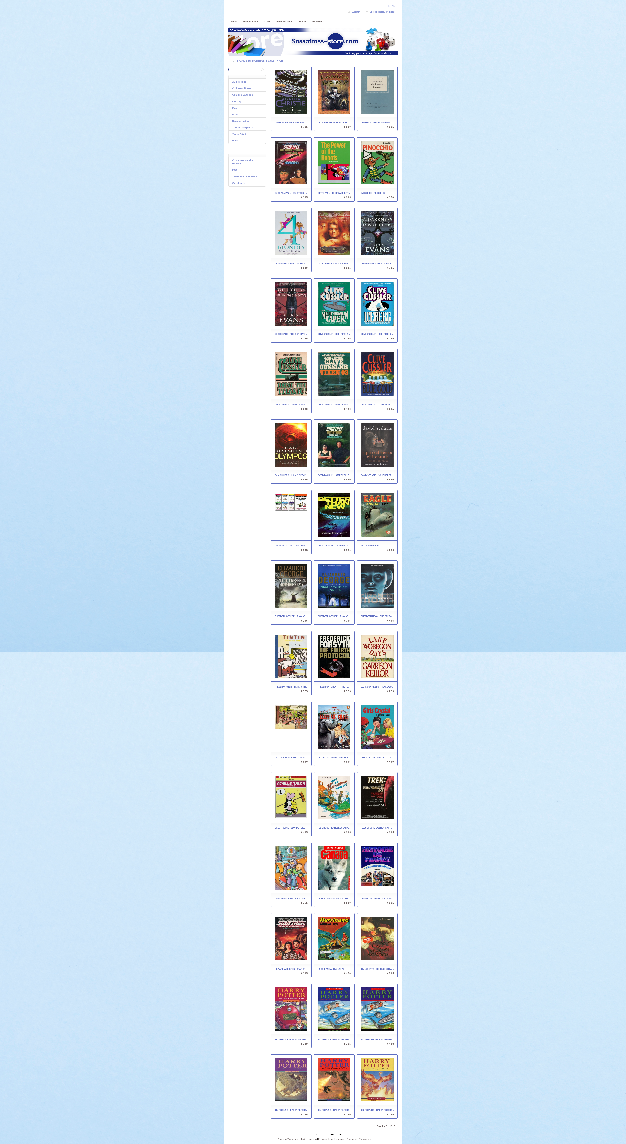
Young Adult (239, 134)
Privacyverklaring (326, 1139)
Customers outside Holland (242, 162)
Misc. (235, 108)
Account (356, 12)
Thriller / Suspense (242, 127)
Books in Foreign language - (271, 9)
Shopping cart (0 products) (382, 12)
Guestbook (318, 21)
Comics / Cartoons (242, 95)
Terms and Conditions (244, 176)
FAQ (234, 170)
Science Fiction (241, 121)
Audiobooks (239, 81)
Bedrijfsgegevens (309, 1139)
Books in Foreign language (260, 61)
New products (251, 21)
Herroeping (340, 1139)
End (395, 1126)
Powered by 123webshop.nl (359, 1139)
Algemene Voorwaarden (288, 1139)
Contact (302, 21)
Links (267, 21)
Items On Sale (284, 21)
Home (234, 21)
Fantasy (236, 101)
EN (389, 6)
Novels (236, 114)
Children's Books (241, 88)
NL (393, 6)
